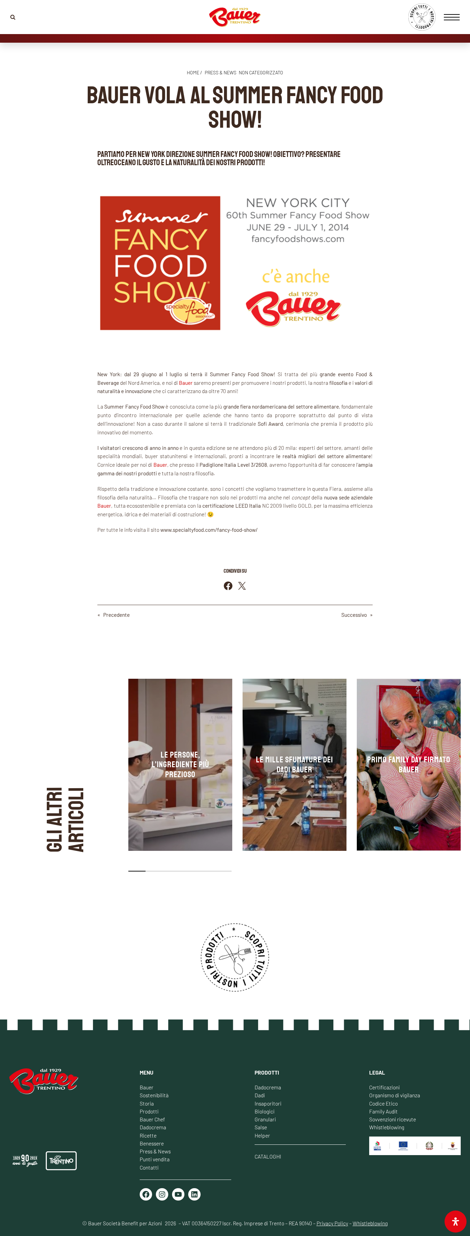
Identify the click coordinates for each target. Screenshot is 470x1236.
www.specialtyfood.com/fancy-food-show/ (209, 529)
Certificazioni (384, 1087)
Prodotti (149, 1111)
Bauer (146, 1087)
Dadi (260, 1095)
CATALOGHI (268, 1156)
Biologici (265, 1111)
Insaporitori (268, 1103)
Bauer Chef (152, 1119)
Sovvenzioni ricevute (392, 1119)
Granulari (265, 1119)
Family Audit (383, 1111)
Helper (262, 1135)
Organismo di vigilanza (394, 1095)
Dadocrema (153, 1127)
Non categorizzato (261, 72)
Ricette (148, 1135)
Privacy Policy (332, 1223)
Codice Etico (383, 1103)
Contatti (149, 1167)
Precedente (116, 614)
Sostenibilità (154, 1095)
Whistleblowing (386, 1127)
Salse (261, 1127)
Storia (147, 1103)
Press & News (155, 1151)
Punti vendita (155, 1159)
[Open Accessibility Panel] (456, 1222)
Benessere (152, 1143)
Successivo (354, 614)
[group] (180, 765)
